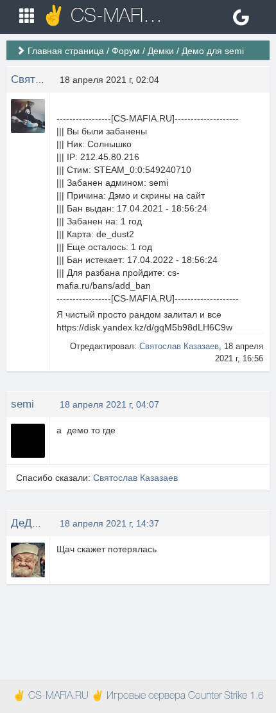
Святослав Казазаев (179, 346)
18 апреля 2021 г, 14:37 (109, 523)
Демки (161, 51)
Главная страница (66, 51)
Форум (126, 51)
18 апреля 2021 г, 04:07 (109, 404)
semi (22, 404)
